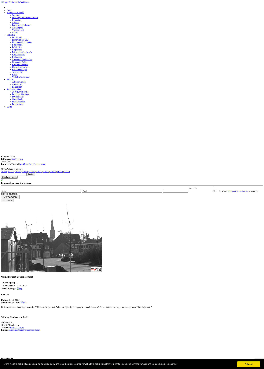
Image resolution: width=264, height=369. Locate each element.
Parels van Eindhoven (21, 25)
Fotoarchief (17, 37)
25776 (67, 171)
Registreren (17, 87)
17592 (32, 171)
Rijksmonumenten (20, 64)
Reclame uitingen (19, 69)
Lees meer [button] (172, 364)
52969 (25, 171)
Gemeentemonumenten (22, 59)
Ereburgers (17, 57)
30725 (60, 171)
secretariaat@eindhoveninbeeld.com (24, 330)
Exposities (16, 20)
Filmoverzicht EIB (20, 40)
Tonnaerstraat (39, 164)
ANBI (15, 32)
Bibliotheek (17, 45)
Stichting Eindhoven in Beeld (25, 17)
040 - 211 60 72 (17, 327)
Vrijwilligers (17, 27)
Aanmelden (17, 84)
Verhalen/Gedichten (20, 77)
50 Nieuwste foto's (20, 92)
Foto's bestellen (18, 101)
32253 (11, 171)
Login (9, 106)
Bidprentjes (17, 50)
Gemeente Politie (19, 62)
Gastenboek (17, 99)
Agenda (15, 22)
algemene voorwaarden (238, 191)
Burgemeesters (18, 54)
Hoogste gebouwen (20, 67)
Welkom (15, 15)
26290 (4, 171)
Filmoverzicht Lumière (22, 42)
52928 (46, 171)
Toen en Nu (17, 72)
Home (9, 10)
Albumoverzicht (19, 82)
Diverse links (18, 97)
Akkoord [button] (249, 364)
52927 (39, 171)
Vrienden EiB (18, 30)
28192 (18, 171)
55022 (53, 171)
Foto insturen (18, 104)
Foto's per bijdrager (20, 94)
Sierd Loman (17, 159)
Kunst (14, 74)
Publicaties (16, 47)
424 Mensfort (26, 164)
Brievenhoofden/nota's (22, 52)
